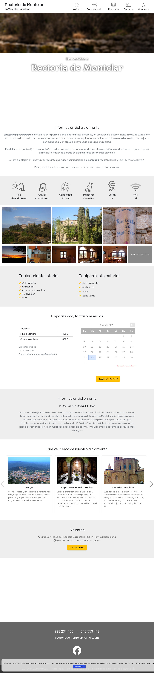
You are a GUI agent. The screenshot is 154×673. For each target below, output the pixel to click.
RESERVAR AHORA (108, 379)
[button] (11, 65)
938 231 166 (64, 631)
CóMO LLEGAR (77, 547)
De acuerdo (79, 667)
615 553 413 (90, 631)
